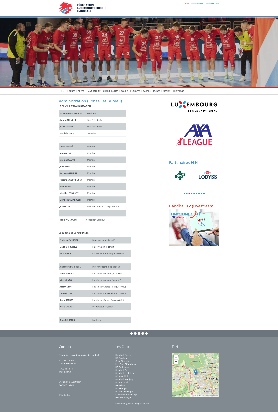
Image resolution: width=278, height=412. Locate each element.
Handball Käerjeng (124, 379)
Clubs (72, 91)
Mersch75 (120, 385)
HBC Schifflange (123, 397)
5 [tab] (194, 193)
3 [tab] (189, 193)
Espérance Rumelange (126, 394)
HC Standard (121, 382)
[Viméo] (139, 333)
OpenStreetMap (204, 396)
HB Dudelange (122, 367)
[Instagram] (135, 333)
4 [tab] (191, 193)
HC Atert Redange (124, 391)
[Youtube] (142, 333)
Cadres (147, 91)
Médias (166, 91)
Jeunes (156, 91)
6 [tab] (196, 193)
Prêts (81, 91)
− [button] (176, 361)
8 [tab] (201, 193)
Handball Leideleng (124, 373)
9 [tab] (204, 193)
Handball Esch (122, 370)
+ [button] (176, 357)
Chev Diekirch (122, 361)
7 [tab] (199, 193)
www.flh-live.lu (66, 385)
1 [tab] (184, 193)
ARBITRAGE (178, 91)
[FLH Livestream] (194, 227)
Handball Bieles (123, 355)
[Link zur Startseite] (83, 7)
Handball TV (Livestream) (191, 206)
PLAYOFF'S (135, 91)
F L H (63, 91)
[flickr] (146, 333)
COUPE (124, 91)
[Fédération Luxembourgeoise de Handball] (195, 372)
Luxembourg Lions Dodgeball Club (132, 403)
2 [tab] (187, 193)
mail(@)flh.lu (65, 371)
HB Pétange (121, 388)
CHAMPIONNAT (110, 91)
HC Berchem (121, 358)
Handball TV (93, 91)
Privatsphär (65, 395)
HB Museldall (121, 376)
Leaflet (193, 396)
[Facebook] (131, 333)
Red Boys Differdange (125, 364)
